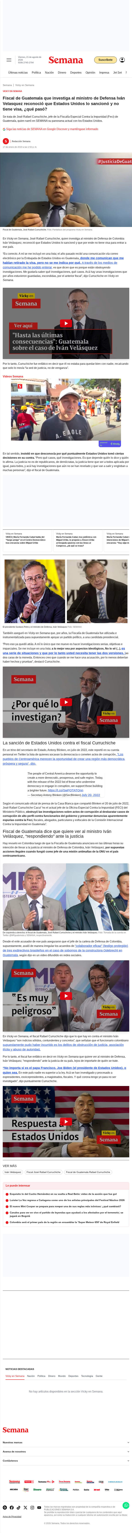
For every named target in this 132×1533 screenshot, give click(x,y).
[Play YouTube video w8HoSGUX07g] (66, 323)
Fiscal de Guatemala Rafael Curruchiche (88, 1172)
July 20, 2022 (91, 795)
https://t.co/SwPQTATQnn (65, 790)
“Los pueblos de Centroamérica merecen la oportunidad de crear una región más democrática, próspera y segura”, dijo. (64, 759)
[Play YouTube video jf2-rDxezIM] (66, 702)
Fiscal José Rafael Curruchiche (43, 1172)
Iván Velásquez (13, 1172)
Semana (7, 85)
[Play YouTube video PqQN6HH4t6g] (66, 996)
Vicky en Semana (24, 85)
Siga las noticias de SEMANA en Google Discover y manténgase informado (52, 129)
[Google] (5, 1507)
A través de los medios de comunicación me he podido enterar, (63, 262)
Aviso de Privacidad (16, 1516)
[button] (66, 323)
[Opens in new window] (12, 1507)
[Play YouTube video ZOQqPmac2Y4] (66, 1122)
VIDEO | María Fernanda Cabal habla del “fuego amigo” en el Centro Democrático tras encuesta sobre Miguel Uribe (25, 540)
